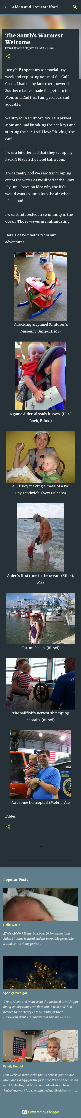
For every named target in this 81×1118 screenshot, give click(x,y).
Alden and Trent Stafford (35, 7)
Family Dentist (13, 1066)
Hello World (11, 925)
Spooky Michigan (15, 993)
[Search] (75, 7)
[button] (7, 57)
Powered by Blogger (43, 1112)
